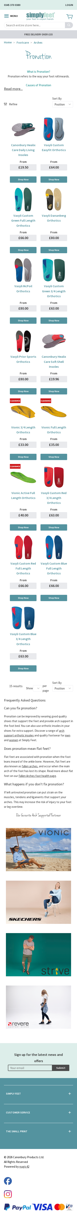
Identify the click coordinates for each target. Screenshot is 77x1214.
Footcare (23, 42)
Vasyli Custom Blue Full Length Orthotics (54, 568)
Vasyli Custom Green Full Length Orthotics (23, 220)
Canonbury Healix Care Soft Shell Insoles (54, 362)
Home (8, 42)
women (13, 740)
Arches (38, 42)
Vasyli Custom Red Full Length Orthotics (23, 568)
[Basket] (69, 17)
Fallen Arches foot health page (37, 776)
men (67, 735)
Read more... (13, 88)
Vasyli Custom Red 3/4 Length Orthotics (54, 498)
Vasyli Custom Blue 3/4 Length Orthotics (23, 639)
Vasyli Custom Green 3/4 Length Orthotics (54, 291)
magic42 (24, 1166)
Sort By (57, 98)
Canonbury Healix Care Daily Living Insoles (23, 150)
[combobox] (38, 25)
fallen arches (30, 766)
